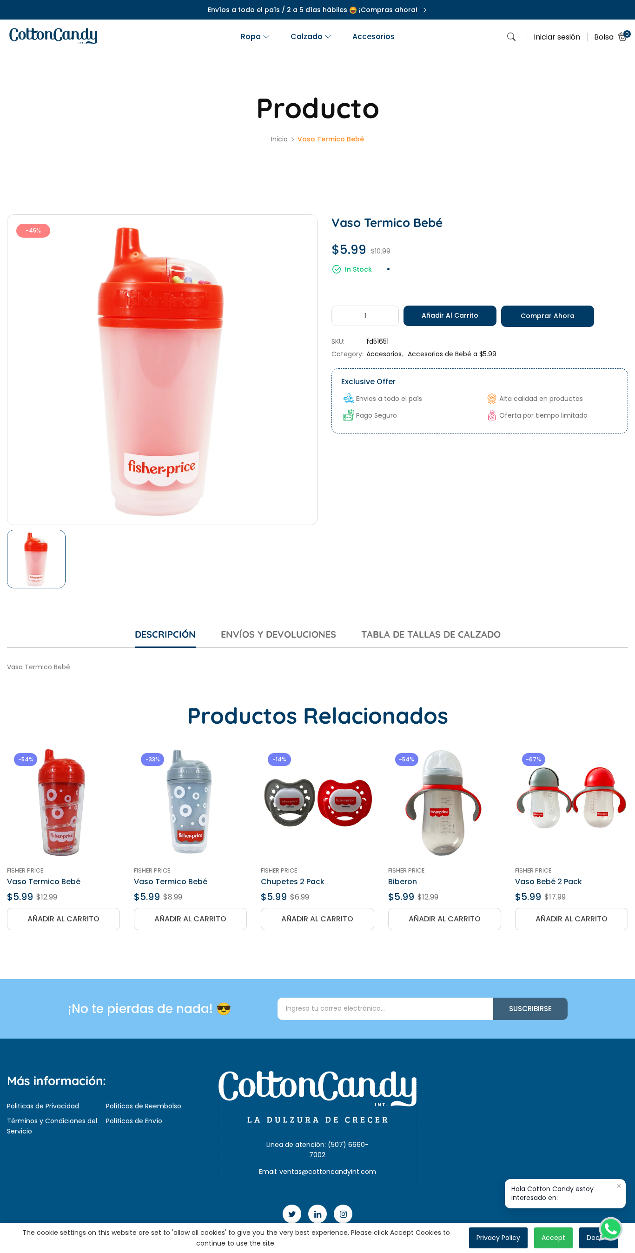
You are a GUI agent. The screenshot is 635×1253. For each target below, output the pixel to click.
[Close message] (619, 1186)
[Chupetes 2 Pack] (317, 802)
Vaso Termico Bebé (43, 881)
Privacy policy (498, 1237)
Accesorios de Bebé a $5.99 (452, 354)
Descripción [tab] (165, 634)
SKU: (337, 341)
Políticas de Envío (134, 1121)
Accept (553, 1237)
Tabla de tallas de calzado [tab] (431, 634)
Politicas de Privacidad (43, 1106)
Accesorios (384, 354)
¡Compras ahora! (389, 9)
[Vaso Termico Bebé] (63, 802)
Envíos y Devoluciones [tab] (278, 634)
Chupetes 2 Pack (292, 881)
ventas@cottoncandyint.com (327, 1171)
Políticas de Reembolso (143, 1106)
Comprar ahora (548, 315)
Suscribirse (530, 1008)
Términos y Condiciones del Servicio (52, 1126)
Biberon (402, 881)
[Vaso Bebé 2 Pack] (571, 802)
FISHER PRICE (25, 870)
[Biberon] (444, 802)
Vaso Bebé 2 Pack (548, 881)
